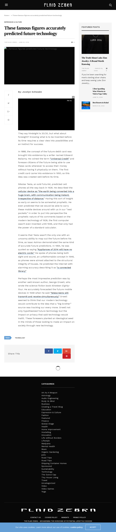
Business (45, 404)
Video (44, 486)
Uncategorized (48, 483)
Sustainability (47, 469)
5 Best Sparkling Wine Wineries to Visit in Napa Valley (100, 91)
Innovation (46, 435)
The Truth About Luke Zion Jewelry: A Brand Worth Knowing (94, 61)
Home (6, 15)
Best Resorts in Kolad (101, 103)
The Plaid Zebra (10, 42)
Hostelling (46, 432)
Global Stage (47, 424)
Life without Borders (51, 438)
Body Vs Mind (47, 401)
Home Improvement (51, 429)
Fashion (45, 415)
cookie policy (76, 527)
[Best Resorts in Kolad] (86, 105)
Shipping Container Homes (54, 463)
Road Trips (46, 458)
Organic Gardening (50, 452)
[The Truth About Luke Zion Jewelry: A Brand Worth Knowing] (95, 44)
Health (44, 427)
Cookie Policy (51, 517)
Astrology (46, 395)
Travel (44, 480)
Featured (45, 418)
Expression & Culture (13, 22)
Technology (46, 472)
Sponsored (46, 466)
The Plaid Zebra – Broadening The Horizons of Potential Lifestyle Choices (58, 521)
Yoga (43, 492)
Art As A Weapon (49, 393)
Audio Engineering (49, 398)
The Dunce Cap (48, 475)
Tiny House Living (49, 477)
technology (20, 338)
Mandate (65, 517)
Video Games (47, 489)
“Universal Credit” (59, 158)
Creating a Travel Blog (52, 407)
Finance (45, 421)
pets (43, 455)
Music (44, 449)
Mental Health (48, 446)
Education (46, 410)
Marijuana (45, 443)
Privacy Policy (79, 517)
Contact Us (35, 517)
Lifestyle (45, 441)
